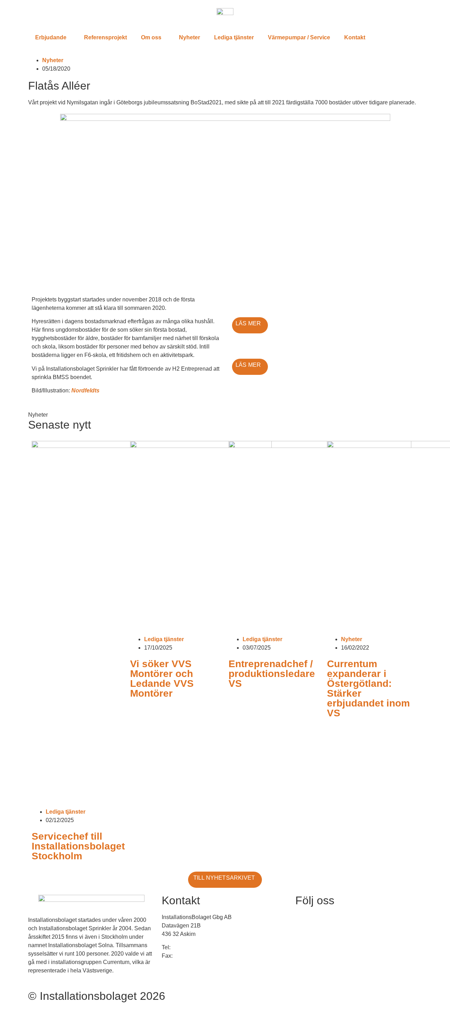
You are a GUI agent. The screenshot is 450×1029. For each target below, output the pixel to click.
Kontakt (354, 37)
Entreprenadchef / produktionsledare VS (272, 673)
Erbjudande (50, 37)
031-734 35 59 (192, 956)
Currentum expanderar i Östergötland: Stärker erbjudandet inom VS (368, 688)
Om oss (151, 37)
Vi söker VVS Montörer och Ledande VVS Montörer (162, 678)
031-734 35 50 (190, 947)
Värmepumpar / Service (299, 37)
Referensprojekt (105, 37)
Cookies (39, 1013)
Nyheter (189, 37)
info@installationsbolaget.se (200, 969)
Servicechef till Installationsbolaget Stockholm (78, 846)
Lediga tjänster (234, 37)
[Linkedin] (304, 922)
